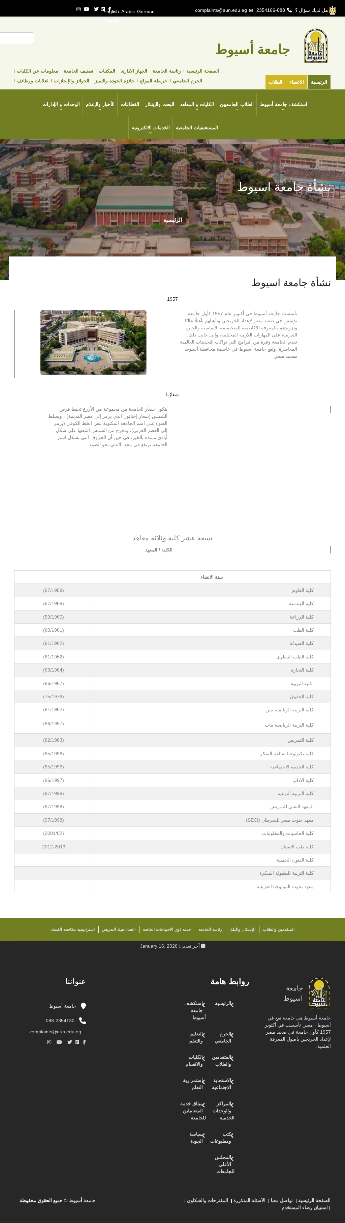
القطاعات (130, 104)
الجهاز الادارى (134, 71)
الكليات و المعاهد (197, 104)
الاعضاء (296, 82)
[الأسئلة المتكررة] (158, 1203)
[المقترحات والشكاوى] (151, 1203)
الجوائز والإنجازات (71, 80)
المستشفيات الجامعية (197, 127)
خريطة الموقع (153, 80)
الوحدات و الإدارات (61, 104)
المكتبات (107, 71)
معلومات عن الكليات (37, 71)
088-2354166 (270, 10)
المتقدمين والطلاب (278, 929)
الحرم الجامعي (187, 80)
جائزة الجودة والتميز (114, 80)
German (146, 11)
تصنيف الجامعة (78, 71)
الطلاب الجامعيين (237, 104)
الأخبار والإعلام (100, 104)
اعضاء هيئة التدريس (118, 929)
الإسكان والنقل (242, 929)
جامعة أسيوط (63, 1006)
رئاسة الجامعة (167, 71)
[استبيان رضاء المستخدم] (144, 1203)
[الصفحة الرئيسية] (171, 1203)
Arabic (128, 11)
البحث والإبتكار (159, 104)
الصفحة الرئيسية (202, 71)
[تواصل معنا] (164, 1203)
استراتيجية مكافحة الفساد (73, 929)
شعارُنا (172, 394)
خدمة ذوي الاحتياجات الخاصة (167, 929)
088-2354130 (60, 1020)
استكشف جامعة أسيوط (283, 104)
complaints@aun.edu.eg (221, 10)
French (111, 21)
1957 (172, 299)
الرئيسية (319, 82)
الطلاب (275, 82)
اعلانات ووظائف (33, 80)
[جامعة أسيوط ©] (179, 1203)
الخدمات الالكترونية (151, 127)
